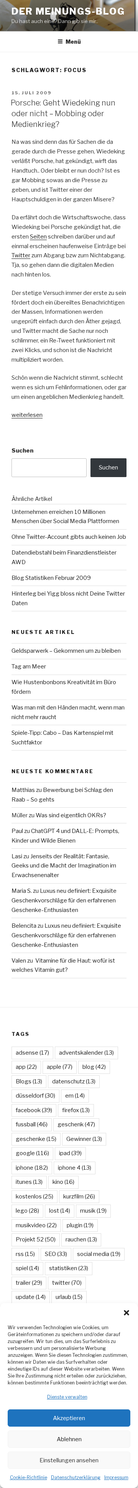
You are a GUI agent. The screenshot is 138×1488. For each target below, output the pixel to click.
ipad (70, 1153)
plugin (80, 1225)
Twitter (21, 255)
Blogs (29, 1081)
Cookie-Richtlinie (28, 1477)
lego (27, 1210)
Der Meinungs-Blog (68, 11)
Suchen (22, 450)
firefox (76, 1110)
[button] (126, 1313)
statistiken (68, 1268)
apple (59, 1066)
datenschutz (73, 1081)
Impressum (116, 1477)
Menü (73, 41)
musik (93, 1210)
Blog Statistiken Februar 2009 (51, 577)
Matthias (23, 790)
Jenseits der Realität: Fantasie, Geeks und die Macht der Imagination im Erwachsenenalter (64, 866)
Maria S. (22, 890)
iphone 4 (74, 1167)
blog (94, 1066)
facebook (34, 1110)
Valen (19, 960)
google (32, 1153)
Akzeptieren (69, 1418)
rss (25, 1254)
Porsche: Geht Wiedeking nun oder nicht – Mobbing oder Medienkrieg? (63, 113)
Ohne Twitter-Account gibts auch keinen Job (69, 536)
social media (98, 1254)
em (75, 1095)
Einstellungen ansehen (69, 1460)
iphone (32, 1167)
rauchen (81, 1239)
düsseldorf (35, 1095)
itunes (29, 1182)
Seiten (38, 236)
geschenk (76, 1124)
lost (59, 1210)
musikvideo (36, 1225)
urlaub (69, 1297)
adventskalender (86, 1052)
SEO (56, 1254)
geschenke (36, 1139)
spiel (27, 1268)
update (31, 1297)
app (26, 1066)
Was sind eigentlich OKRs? (71, 815)
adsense (32, 1052)
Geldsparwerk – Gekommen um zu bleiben (66, 650)
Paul (17, 831)
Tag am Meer (29, 666)
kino (63, 1182)
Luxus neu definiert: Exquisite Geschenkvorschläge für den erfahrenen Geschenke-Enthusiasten (64, 900)
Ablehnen (69, 1439)
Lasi (17, 856)
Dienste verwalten (67, 1397)
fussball (32, 1124)
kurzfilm (79, 1196)
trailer (29, 1282)
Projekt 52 (36, 1239)
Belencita (24, 925)
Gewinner (84, 1139)
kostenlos (34, 1196)
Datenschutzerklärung (75, 1477)
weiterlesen (27, 415)
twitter (67, 1282)
